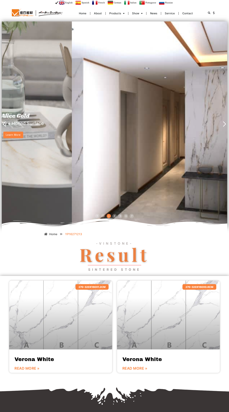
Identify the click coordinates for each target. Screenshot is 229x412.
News (153, 13)
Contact (187, 13)
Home (82, 13)
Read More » (27, 368)
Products (115, 13)
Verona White (34, 359)
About (98, 13)
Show (135, 13)
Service (170, 13)
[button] (209, 13)
